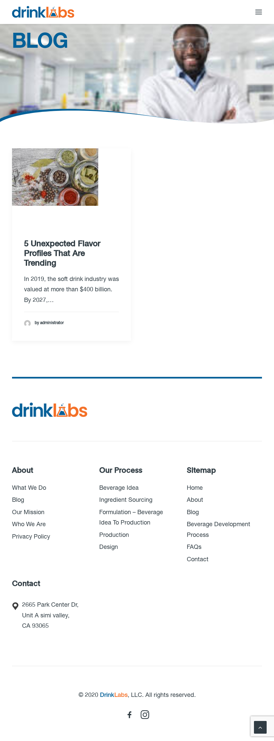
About (195, 500)
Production (114, 535)
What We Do (29, 488)
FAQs (194, 547)
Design (108, 547)
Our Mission (28, 512)
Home (195, 488)
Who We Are (29, 525)
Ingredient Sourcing (125, 500)
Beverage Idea (119, 488)
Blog (18, 500)
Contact (198, 560)
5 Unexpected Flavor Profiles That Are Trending (62, 253)
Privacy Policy (31, 537)
